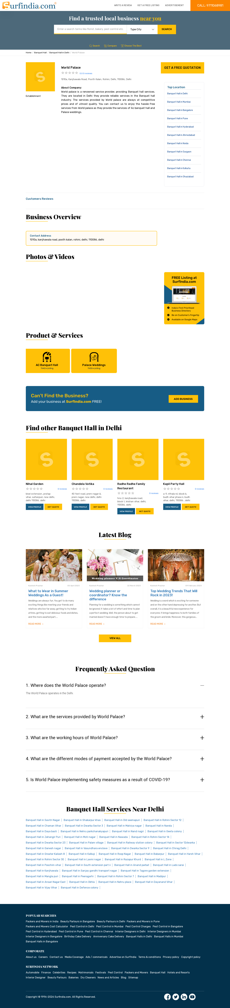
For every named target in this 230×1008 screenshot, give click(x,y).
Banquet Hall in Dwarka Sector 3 (84, 825)
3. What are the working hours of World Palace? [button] (72, 737)
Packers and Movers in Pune (143, 921)
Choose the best (133, 45)
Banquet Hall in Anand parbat (131, 865)
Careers (43, 957)
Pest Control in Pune (71, 931)
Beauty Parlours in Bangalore (77, 921)
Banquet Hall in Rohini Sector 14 (150, 837)
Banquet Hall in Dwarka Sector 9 (130, 848)
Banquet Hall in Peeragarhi (78, 876)
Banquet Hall (40, 52)
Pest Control (115, 972)
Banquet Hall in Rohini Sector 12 (162, 820)
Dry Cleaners (88, 977)
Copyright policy (190, 957)
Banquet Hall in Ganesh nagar (43, 848)
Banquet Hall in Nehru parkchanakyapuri (84, 831)
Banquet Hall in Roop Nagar (115, 853)
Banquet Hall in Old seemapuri (122, 820)
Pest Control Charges (138, 926)
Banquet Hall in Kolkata (178, 168)
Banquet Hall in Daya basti (41, 831)
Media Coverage (74, 957)
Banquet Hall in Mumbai (179, 102)
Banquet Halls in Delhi (139, 936)
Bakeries (74, 977)
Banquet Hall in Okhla (82, 881)
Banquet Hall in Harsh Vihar (184, 853)
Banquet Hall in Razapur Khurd (123, 859)
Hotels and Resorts (178, 972)
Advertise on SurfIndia (123, 957)
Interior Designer (36, 977)
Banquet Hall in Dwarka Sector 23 (45, 842)
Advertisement (174, 5)
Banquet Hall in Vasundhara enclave (86, 848)
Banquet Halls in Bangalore (42, 941)
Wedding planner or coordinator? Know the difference (108, 595)
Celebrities (59, 972)
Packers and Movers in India (42, 921)
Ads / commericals (96, 957)
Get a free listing (148, 5)
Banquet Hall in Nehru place (114, 881)
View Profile (34, 507)
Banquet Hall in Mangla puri (42, 876)
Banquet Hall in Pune (177, 118)
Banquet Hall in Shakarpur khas (82, 820)
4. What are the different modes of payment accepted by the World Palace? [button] (99, 758)
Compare (112, 45)
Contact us (56, 957)
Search (167, 29)
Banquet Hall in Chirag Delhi (169, 848)
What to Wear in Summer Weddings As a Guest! (48, 593)
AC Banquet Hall (47, 366)
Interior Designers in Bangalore (44, 936)
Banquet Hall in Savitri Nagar (43, 820)
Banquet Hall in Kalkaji (82, 853)
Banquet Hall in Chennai (179, 160)
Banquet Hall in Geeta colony (165, 831)
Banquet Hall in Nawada (113, 837)
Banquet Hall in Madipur (152, 876)
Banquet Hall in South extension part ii (88, 865)
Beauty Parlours (57, 977)
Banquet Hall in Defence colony (79, 887)
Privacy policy (171, 957)
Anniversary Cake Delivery (108, 936)
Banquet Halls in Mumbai (168, 936)
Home (28, 52)
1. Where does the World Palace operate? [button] (66, 685)
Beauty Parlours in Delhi (111, 921)
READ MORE (35, 624)
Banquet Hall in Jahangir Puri (43, 837)
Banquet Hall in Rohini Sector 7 (115, 876)
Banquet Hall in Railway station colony (130, 842)
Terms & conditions (149, 957)
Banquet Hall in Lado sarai (168, 865)
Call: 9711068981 (210, 5)
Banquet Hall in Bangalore (180, 110)
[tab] (115, 692)
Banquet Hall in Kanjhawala (42, 870)
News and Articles (108, 977)
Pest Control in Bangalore (168, 926)
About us (31, 957)
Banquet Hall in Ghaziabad (180, 176)
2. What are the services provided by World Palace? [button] (75, 716)
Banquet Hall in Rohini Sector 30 (45, 859)
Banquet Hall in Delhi (59, 52)
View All (115, 638)
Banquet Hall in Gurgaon (179, 151)
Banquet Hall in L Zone (158, 859)
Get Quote (53, 507)
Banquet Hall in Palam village (86, 842)
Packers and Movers (136, 972)
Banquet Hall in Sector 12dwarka (175, 842)
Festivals (100, 972)
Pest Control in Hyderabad (41, 931)
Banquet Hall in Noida (177, 143)
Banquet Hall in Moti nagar (80, 837)
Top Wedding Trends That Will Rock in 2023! (173, 593)
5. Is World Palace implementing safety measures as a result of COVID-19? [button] (98, 779)
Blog (123, 977)
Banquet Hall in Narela (159, 825)
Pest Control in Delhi (82, 926)
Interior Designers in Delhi (130, 931)
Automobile (32, 972)
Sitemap (133, 977)
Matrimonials (85, 972)
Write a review (123, 5)
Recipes (71, 972)
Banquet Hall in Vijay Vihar (41, 887)
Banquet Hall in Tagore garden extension (145, 870)
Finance (46, 972)
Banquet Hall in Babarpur (149, 853)
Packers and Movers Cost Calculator (47, 926)
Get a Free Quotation (182, 68)
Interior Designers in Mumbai (164, 931)
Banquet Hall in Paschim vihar (43, 865)
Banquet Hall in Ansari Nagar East (46, 881)
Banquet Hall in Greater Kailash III (45, 853)
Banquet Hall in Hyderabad (180, 126)
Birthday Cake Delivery (77, 936)
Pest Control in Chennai (99, 931)
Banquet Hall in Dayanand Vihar (154, 881)
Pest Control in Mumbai (109, 926)
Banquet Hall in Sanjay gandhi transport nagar (89, 870)
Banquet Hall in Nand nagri (128, 831)
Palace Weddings (94, 366)
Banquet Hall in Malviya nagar (124, 825)
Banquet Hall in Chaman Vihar (43, 825)
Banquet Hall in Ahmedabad (181, 135)
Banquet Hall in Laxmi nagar (84, 859)
